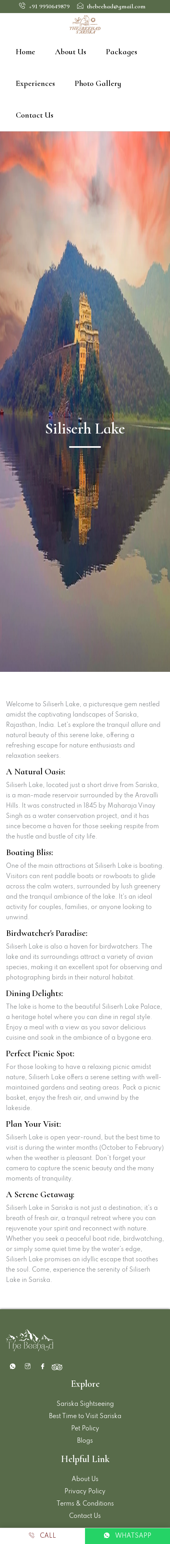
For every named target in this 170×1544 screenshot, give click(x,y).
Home (25, 52)
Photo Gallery (98, 83)
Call (47, 1536)
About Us (70, 52)
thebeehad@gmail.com (115, 6)
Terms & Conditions (85, 1504)
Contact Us (34, 115)
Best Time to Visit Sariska (85, 1416)
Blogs (85, 1441)
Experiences (35, 83)
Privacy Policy (85, 1492)
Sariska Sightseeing (85, 1404)
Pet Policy (85, 1429)
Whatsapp (132, 1536)
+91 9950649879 (48, 6)
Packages (121, 52)
